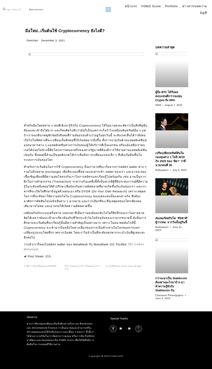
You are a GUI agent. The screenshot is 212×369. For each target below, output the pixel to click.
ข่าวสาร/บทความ (194, 6)
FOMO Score (151, 6)
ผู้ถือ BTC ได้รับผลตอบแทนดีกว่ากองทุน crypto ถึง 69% (168, 96)
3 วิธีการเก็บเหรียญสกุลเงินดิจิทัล (40, 266)
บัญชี (203, 12)
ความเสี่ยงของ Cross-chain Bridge (123, 266)
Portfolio (171, 6)
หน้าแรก (131, 6)
